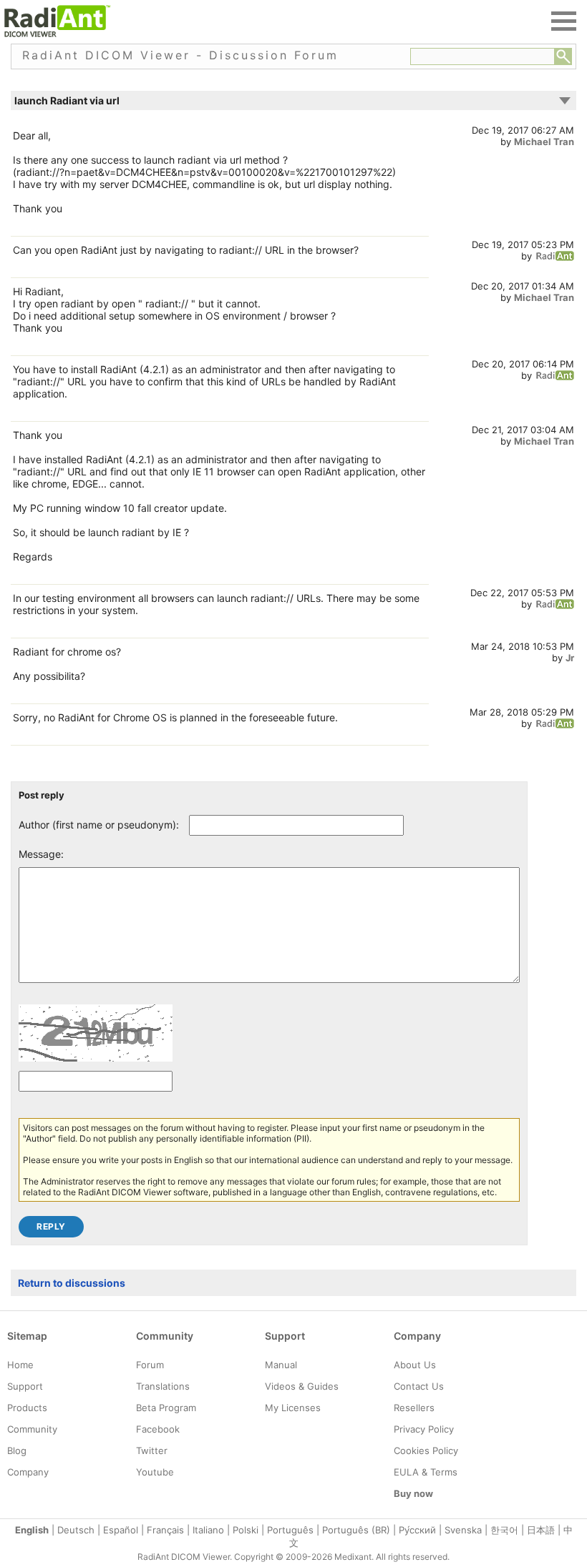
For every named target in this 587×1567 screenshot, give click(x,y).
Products (27, 1407)
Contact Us (419, 1386)
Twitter (152, 1450)
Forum (150, 1364)
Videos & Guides (302, 1386)
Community (32, 1429)
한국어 (504, 1530)
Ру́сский (417, 1530)
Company (28, 1472)
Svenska (463, 1530)
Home (20, 1364)
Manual (281, 1364)
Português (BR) (356, 1530)
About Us (415, 1364)
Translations (163, 1386)
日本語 (541, 1530)
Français (165, 1530)
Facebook (158, 1429)
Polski (245, 1530)
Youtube (155, 1472)
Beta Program (166, 1407)
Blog (16, 1450)
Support (25, 1386)
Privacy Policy (424, 1429)
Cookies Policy (426, 1450)
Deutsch (75, 1530)
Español (120, 1530)
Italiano (208, 1530)
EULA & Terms (425, 1472)
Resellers (414, 1407)
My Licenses (293, 1407)
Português (290, 1530)
